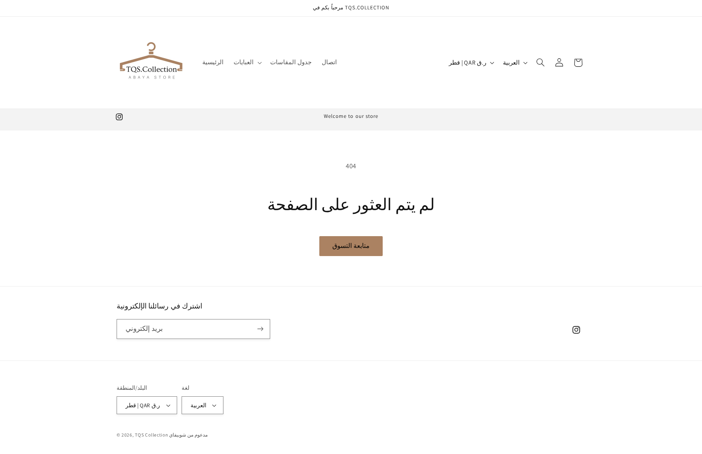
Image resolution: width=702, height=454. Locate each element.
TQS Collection (152, 435)
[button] (247, 63)
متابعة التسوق (351, 245)
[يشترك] (260, 329)
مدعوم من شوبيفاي (188, 435)
